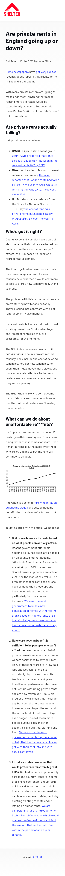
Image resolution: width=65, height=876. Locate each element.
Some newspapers (17, 71)
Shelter (37, 856)
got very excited (46, 71)
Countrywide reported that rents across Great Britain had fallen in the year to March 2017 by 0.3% (35, 160)
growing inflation (46, 502)
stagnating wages (17, 507)
